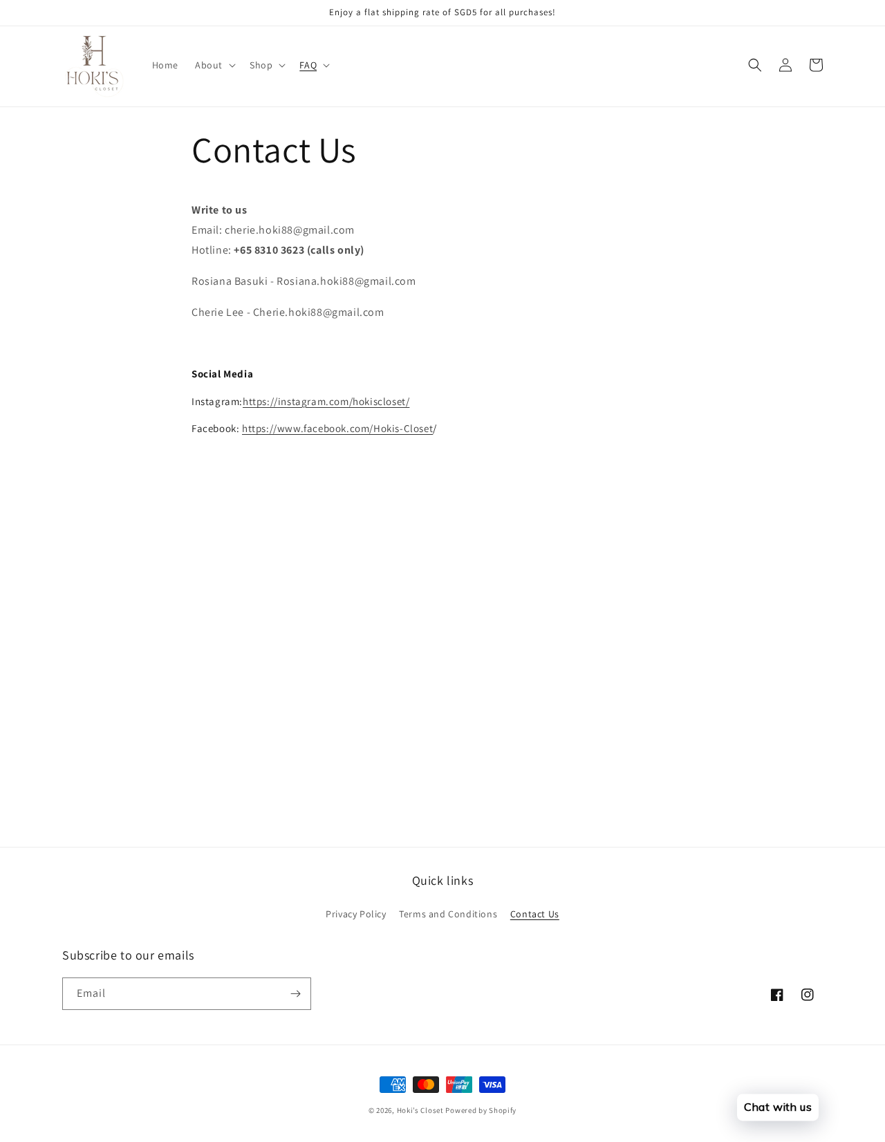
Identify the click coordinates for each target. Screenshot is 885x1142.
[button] (214, 64)
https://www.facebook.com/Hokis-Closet (337, 428)
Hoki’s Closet (420, 1110)
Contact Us (534, 914)
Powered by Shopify (480, 1110)
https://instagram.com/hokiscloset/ (326, 401)
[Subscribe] (295, 993)
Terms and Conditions (448, 914)
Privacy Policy (356, 914)
